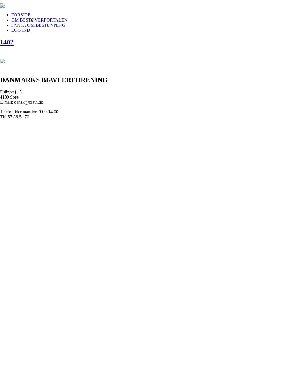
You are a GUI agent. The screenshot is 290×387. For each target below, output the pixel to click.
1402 (7, 42)
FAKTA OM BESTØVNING (38, 25)
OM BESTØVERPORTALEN (39, 20)
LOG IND (20, 30)
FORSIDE (21, 14)
